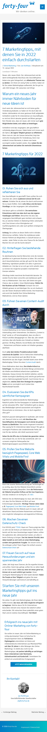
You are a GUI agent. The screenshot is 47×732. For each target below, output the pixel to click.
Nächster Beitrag (39, 712)
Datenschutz (35, 727)
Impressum (25, 727)
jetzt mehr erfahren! (23, 664)
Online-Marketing (9, 66)
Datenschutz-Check (9, 548)
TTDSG (18, 527)
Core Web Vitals (20, 506)
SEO (31, 495)
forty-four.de (12, 726)
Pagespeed (10, 506)
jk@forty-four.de (23, 701)
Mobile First (34, 506)
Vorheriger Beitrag (8, 712)
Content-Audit (31, 362)
